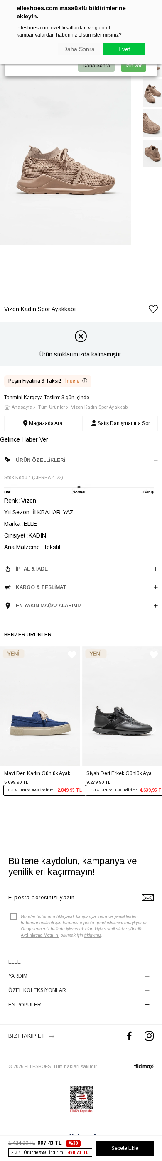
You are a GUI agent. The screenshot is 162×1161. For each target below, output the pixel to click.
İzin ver (133, 66)
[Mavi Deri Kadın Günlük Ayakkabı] (40, 706)
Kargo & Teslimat (41, 587)
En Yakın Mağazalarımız (49, 606)
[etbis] (81, 1099)
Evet (124, 49)
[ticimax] (144, 1066)
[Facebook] (129, 1036)
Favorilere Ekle (72, 654)
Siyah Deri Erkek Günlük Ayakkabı (122, 773)
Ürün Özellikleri (40, 460)
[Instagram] (149, 1036)
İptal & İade (32, 569)
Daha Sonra (79, 49)
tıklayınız (92, 935)
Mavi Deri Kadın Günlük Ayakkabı (40, 773)
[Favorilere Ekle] (153, 310)
